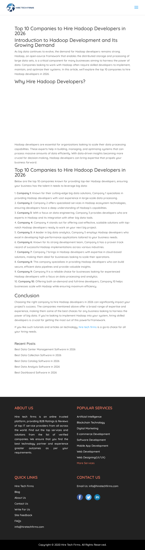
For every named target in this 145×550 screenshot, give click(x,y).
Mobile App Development (92, 445)
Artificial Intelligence (89, 416)
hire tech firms (88, 327)
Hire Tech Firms (24, 486)
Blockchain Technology (91, 422)
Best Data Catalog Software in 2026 (37, 361)
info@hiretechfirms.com (29, 526)
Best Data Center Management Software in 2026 (45, 349)
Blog (17, 492)
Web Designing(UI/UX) (91, 457)
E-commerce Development (93, 434)
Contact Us (21, 503)
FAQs (18, 521)
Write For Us (22, 509)
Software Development (91, 440)
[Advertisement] (72, 114)
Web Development (88, 451)
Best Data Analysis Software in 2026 (37, 366)
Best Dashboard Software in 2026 (36, 372)
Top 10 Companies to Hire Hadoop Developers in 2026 (70, 30)
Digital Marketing (87, 428)
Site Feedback (23, 515)
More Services (86, 463)
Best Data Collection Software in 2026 (38, 355)
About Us (20, 497)
